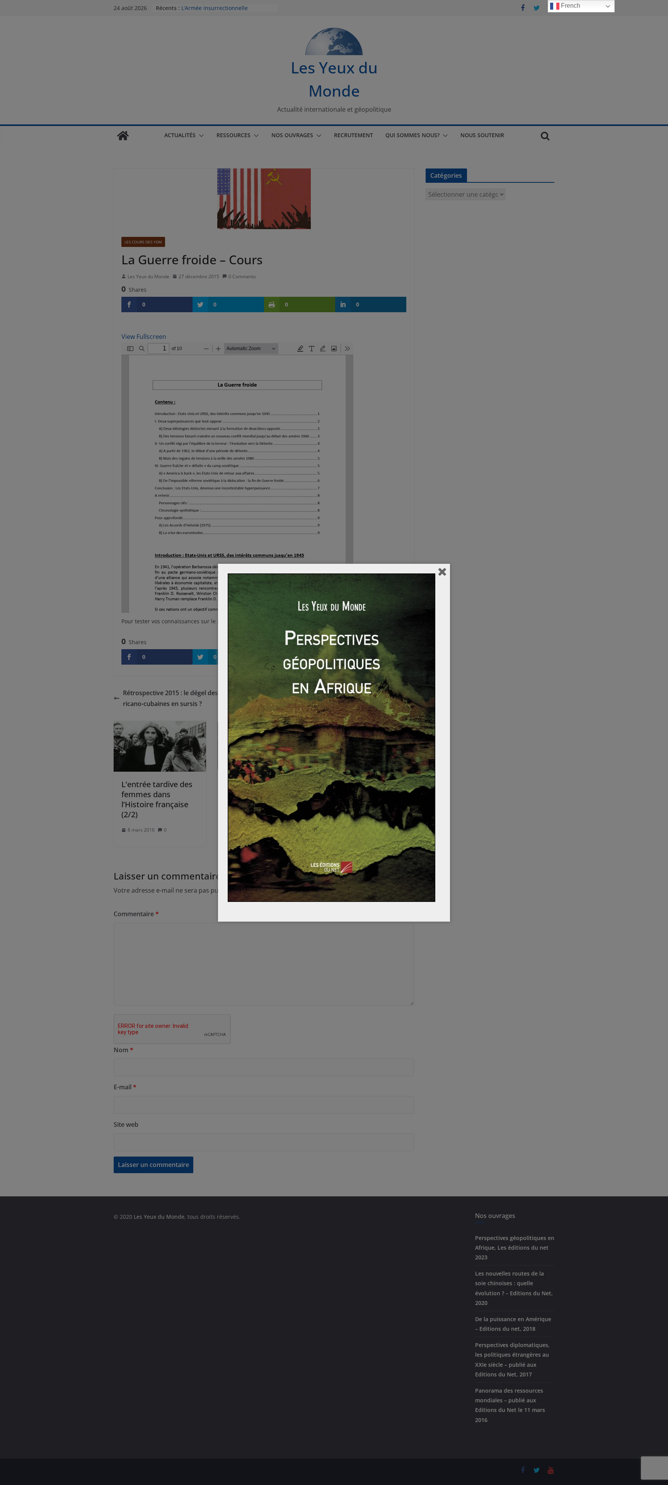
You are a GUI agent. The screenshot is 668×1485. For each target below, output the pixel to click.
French (569, 5)
